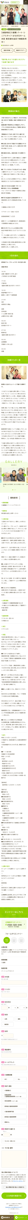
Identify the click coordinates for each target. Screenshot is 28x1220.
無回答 (6, 1024)
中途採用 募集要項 (14, 26)
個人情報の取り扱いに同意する (15, 1187)
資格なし (7, 1122)
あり (6, 1079)
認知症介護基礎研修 (10, 1117)
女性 (6, 1019)
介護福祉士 (8, 1090)
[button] (3, 475)
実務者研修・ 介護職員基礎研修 (13, 1095)
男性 (19, 1019)
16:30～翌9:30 (10, 1141)
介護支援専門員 (9, 1111)
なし (19, 1079)
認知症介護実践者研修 (11, 1106)
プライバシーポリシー (18, 1181)
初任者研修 (11, 1101)
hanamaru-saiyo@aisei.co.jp (13, 1207)
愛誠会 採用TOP (5, 26)
